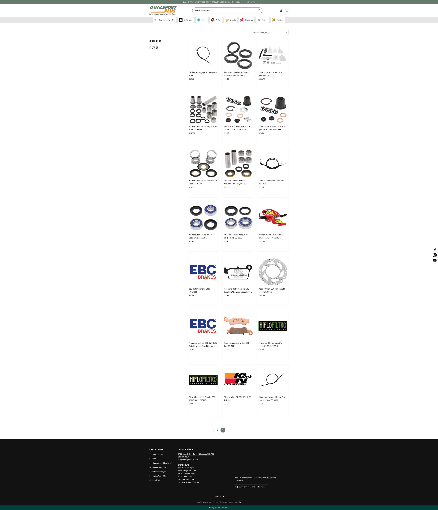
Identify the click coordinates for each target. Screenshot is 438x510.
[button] (219, 507)
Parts (218, 20)
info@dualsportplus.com (188, 459)
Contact (152, 458)
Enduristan (188, 20)
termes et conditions (157, 467)
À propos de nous (156, 454)
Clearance (249, 20)
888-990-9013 (183, 457)
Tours (264, 20)
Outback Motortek (166, 20)
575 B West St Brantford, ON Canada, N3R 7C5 (196, 454)
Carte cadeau (154, 480)
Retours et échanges (157, 471)
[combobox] (227, 10)
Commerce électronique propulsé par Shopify (227, 502)
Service (280, 20)
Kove (203, 20)
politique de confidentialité (160, 463)
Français (217, 496)
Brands (233, 20)
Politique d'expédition (158, 476)
